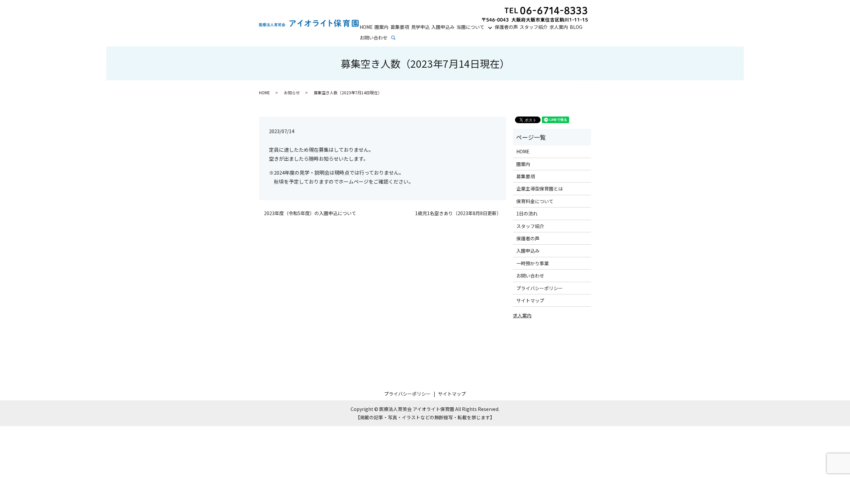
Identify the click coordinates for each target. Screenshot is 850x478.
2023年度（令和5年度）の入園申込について (310, 213)
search (397, 38)
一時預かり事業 (532, 263)
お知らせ (292, 92)
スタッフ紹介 (534, 27)
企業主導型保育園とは (539, 188)
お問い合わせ (373, 37)
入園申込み (443, 27)
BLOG (576, 27)
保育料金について (534, 201)
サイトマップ (530, 300)
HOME (366, 27)
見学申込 (420, 27)
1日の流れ (527, 213)
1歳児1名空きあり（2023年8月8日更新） (458, 213)
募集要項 (399, 27)
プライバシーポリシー (539, 288)
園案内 (381, 27)
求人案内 (559, 27)
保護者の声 (506, 27)
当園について (470, 27)
